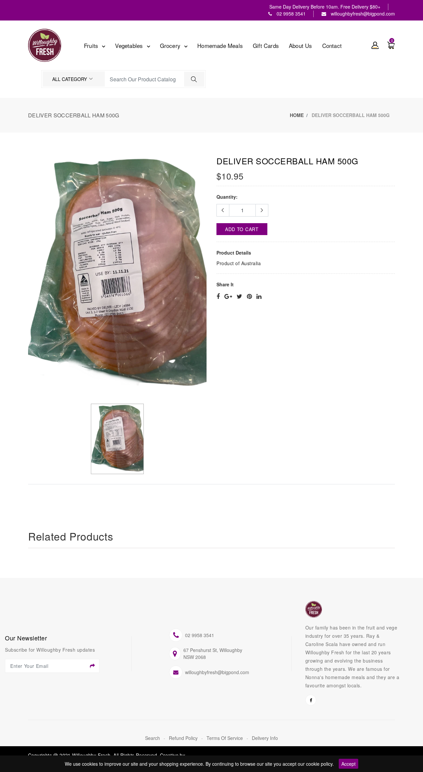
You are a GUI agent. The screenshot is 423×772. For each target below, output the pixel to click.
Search (153, 738)
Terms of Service (225, 738)
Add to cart (242, 229)
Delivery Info (265, 738)
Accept (348, 763)
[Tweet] (239, 296)
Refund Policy (184, 738)
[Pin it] (249, 296)
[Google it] (228, 296)
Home (297, 115)
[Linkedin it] (258, 296)
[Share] (218, 296)
